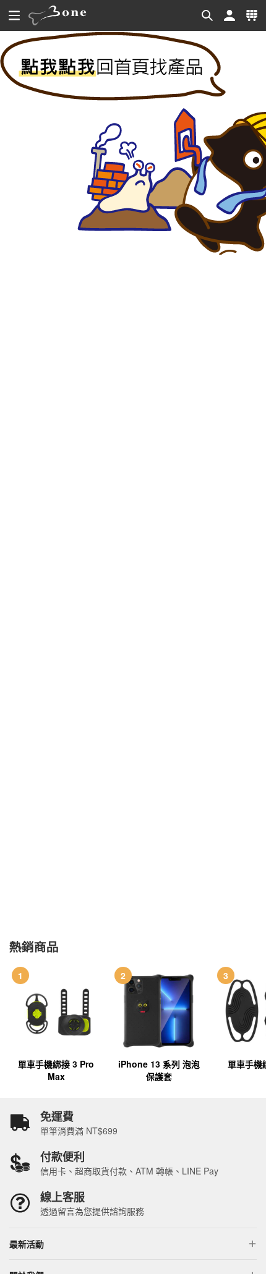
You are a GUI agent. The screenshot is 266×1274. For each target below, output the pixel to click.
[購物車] (252, 15)
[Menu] (14, 15)
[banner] (57, 15)
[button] (207, 15)
